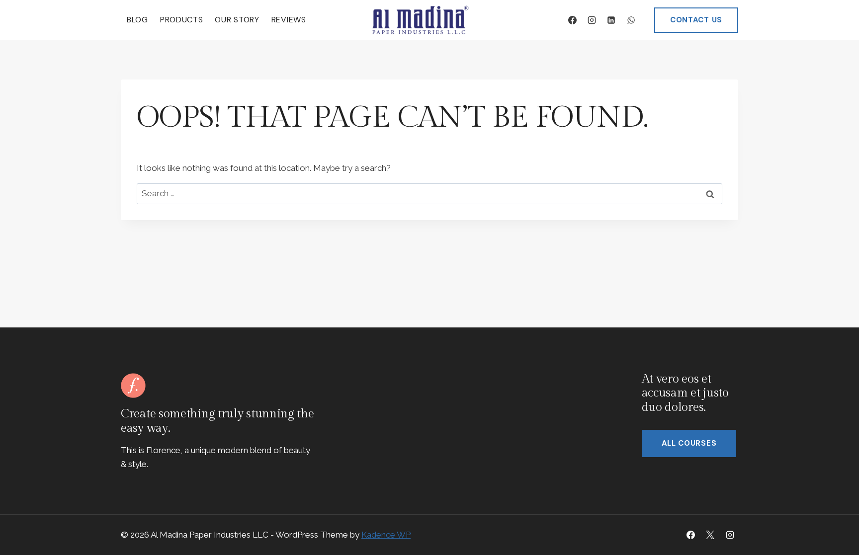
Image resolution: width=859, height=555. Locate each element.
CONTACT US (696, 20)
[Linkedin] (611, 19)
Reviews (288, 19)
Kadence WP (386, 535)
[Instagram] (592, 19)
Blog (137, 19)
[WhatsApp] (630, 19)
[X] (710, 534)
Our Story (237, 19)
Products (181, 19)
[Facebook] (572, 19)
